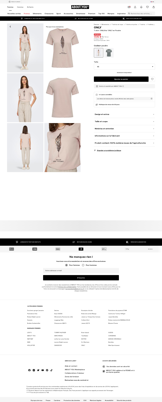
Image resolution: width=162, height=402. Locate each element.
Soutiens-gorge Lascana (35, 310)
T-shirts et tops (117, 24)
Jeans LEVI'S (85, 323)
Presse (48, 400)
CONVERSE (112, 336)
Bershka (111, 342)
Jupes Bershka (113, 317)
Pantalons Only (32, 314)
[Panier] (153, 7)
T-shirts (142, 24)
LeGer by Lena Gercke (61, 339)
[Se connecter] (135, 7)
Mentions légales (95, 400)
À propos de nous (36, 400)
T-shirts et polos (131, 24)
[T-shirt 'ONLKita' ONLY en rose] (25, 47)
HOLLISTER (31, 345)
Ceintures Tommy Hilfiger (116, 314)
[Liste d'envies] (147, 7)
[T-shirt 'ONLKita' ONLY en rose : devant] (25, 97)
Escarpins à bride (87, 310)
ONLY (83, 345)
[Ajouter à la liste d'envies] (152, 79)
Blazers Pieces (113, 323)
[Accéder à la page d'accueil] (39, 361)
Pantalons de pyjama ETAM (117, 310)
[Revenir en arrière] (10, 26)
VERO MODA (58, 336)
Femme (10, 7)
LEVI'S (29, 332)
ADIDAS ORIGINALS (114, 339)
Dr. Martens (85, 342)
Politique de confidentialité (67, 287)
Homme (20, 7)
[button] (124, 67)
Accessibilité (109, 400)
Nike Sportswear (114, 345)
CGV (84, 400)
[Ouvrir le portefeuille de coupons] (129, 7)
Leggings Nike (58, 320)
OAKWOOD (58, 345)
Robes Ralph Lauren (33, 317)
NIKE (28, 342)
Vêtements (105, 24)
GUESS (110, 332)
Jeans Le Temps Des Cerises (90, 317)
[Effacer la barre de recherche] (153, 13)
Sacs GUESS (58, 314)
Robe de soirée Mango (88, 314)
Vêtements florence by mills (63, 317)
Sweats (29, 320)
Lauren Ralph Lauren (61, 342)
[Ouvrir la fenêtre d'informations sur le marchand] (123, 86)
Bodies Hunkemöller (33, 323)
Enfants (30, 7)
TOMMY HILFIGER (60, 332)
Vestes (56, 310)
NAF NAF (30, 339)
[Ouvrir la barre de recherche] (128, 13)
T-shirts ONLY (152, 24)
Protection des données (72, 400)
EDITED (83, 339)
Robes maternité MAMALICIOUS (119, 320)
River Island (85, 332)
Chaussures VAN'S (60, 323)
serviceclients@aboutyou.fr (75, 289)
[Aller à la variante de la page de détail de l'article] (98, 53)
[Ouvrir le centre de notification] (141, 7)
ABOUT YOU (31, 336)
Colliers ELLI (85, 320)
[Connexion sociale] (29, 370)
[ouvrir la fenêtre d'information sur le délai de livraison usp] (151, 98)
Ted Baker (84, 336)
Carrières (57, 400)
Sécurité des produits (124, 400)
